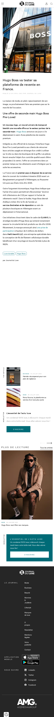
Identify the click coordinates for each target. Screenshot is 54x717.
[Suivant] (49, 443)
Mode (26, 582)
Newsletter (28, 630)
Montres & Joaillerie (27, 600)
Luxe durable (9, 253)
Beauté (27, 592)
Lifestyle (27, 607)
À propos (27, 623)
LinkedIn (31, 670)
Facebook (32, 685)
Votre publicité (27, 643)
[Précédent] (42, 443)
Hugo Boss (21, 131)
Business (28, 587)
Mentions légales (28, 635)
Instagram (32, 680)
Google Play (31, 662)
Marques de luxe (27, 613)
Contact (27, 649)
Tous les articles (46, 447)
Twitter (31, 675)
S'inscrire (18, 429)
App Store (31, 657)
